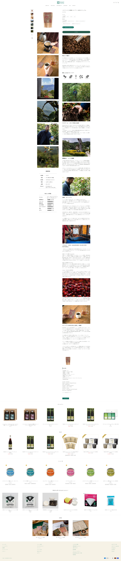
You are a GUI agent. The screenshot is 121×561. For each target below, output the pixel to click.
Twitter (113, 551)
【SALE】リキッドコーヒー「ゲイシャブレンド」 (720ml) (10, 452)
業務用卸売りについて (76, 546)
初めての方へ (39, 551)
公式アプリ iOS (114, 544)
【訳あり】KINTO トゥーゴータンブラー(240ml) (90, 451)
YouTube (113, 549)
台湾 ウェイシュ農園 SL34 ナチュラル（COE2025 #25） (110, 481)
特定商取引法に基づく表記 (77, 553)
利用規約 (74, 554)
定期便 (3, 547)
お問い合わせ (75, 547)
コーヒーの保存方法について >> (66, 392)
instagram (114, 547)
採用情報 (74, 549)
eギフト (38, 553)
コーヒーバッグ (5, 549)
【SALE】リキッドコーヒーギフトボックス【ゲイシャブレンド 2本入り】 (71, 424)
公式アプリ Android (115, 546)
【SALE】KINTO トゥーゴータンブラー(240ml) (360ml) (111, 452)
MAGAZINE (65, 5)
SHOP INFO (53, 5)
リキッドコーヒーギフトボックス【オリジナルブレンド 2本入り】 (50, 424)
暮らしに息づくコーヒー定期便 (40, 537)
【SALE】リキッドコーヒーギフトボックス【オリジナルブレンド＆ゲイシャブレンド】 (91, 424)
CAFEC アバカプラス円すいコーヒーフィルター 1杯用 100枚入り (10, 510)
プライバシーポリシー (76, 551)
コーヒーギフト (5, 546)
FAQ (70, 5)
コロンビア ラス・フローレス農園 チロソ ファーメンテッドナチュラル (50, 481)
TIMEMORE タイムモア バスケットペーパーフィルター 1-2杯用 (50, 510)
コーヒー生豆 (39, 549)
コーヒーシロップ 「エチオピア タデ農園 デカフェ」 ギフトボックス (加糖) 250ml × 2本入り (30, 424)
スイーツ (38, 547)
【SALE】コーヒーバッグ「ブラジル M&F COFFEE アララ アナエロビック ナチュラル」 (70, 452)
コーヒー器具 (39, 544)
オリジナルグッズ (40, 546)
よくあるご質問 (75, 544)
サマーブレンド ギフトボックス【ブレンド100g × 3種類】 (110, 424)
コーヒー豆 (4, 544)
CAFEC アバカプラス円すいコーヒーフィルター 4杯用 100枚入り (30, 510)
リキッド (3, 551)
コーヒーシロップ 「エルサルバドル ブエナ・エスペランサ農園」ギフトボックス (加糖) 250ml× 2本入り (10, 424)
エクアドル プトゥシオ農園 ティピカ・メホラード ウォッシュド (10, 481)
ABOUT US (47, 5)
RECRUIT (73, 5)
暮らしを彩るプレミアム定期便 (60, 537)
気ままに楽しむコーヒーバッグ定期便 (80, 537)
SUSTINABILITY (59, 5)
